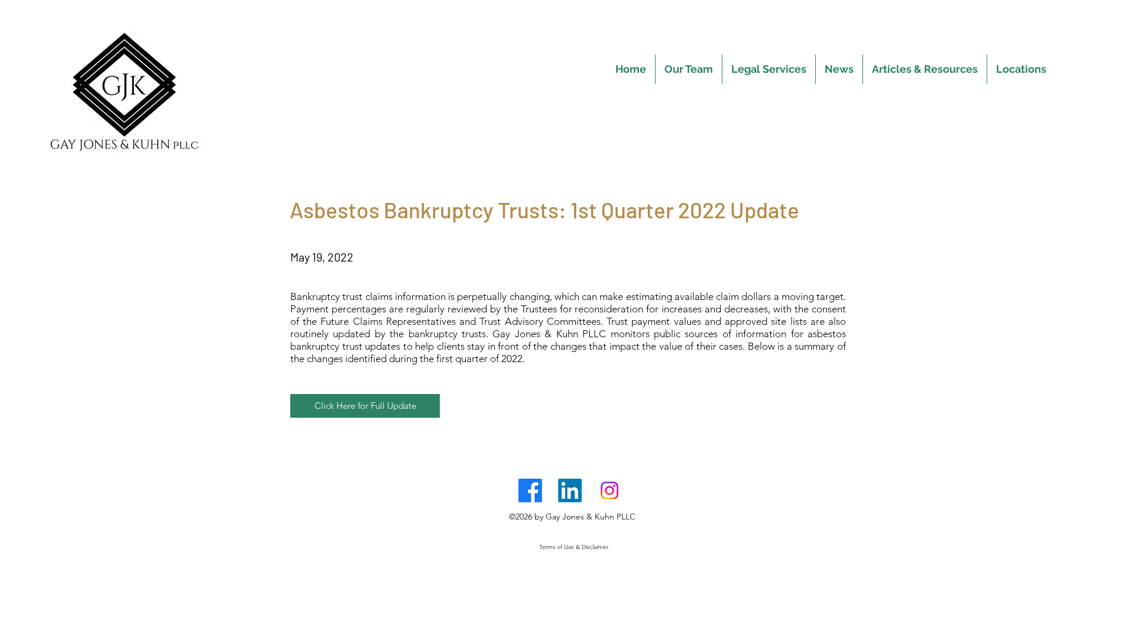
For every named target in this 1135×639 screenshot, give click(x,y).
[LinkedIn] (570, 490)
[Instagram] (609, 490)
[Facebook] (530, 490)
